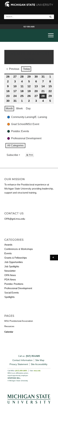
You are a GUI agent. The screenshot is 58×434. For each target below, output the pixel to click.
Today (26, 69)
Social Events (11, 292)
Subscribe (12, 155)
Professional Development (18, 288)
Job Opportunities (13, 262)
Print (29, 155)
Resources (9, 326)
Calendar (8, 332)
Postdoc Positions (13, 283)
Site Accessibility (39, 364)
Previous (14, 69)
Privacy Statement (19, 364)
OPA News (10, 275)
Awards (8, 244)
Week (19, 108)
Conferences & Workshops (18, 249)
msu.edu (37, 370)
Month (9, 108)
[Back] (54, 258)
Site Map (39, 360)
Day (28, 108)
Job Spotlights (11, 266)
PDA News (10, 279)
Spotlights (9, 297)
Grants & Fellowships (15, 257)
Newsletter (10, 270)
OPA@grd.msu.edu (14, 218)
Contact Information (22, 360)
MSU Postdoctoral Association (18, 321)
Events (8, 253)
